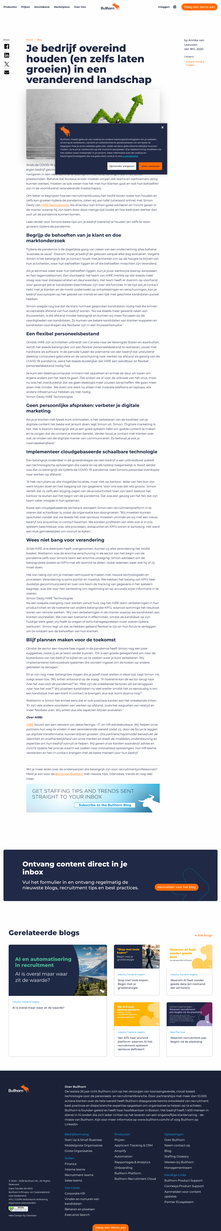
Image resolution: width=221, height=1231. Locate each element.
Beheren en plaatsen (80, 1209)
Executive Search (77, 1214)
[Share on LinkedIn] (6, 56)
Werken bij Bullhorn (179, 1162)
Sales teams (73, 1180)
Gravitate (31, 1215)
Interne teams (75, 1169)
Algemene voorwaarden (22, 1202)
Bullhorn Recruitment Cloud (135, 1178)
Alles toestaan (150, 166)
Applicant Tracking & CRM (133, 1145)
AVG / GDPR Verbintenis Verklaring (28, 1199)
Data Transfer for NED (21, 1188)
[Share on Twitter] (6, 65)
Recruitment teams (79, 1175)
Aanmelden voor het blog (176, 887)
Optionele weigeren (121, 166)
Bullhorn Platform (127, 1173)
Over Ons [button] (80, 6)
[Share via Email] (6, 73)
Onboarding (123, 1167)
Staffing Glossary (176, 1156)
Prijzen (25, 6)
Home (29, 39)
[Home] (110, 9)
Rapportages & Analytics (132, 1162)
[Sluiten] (162, 127)
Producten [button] (10, 6)
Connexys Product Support (184, 1186)
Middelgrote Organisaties (83, 1145)
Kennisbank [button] (42, 6)
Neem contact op (177, 1145)
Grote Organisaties (78, 1151)
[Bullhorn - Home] (19, 1089)
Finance (70, 1164)
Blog (39, 39)
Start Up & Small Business (83, 1140)
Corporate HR (75, 1193)
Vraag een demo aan (199, 7)
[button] (174, 7)
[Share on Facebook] (6, 47)
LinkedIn (71, 1124)
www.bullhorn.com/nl (154, 1119)
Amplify (120, 1151)
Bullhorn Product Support (183, 1180)
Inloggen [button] (164, 6)
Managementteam (178, 1167)
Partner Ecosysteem (179, 1202)
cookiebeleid (130, 156)
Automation (123, 1156)
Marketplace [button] (62, 6)
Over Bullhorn (174, 1140)
